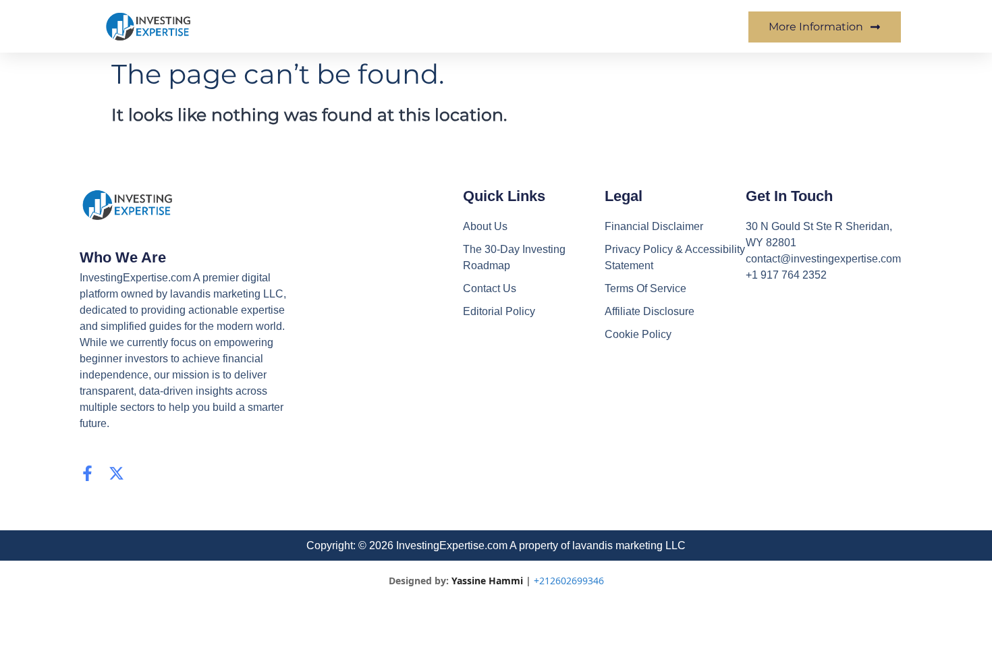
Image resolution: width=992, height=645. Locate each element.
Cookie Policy (638, 334)
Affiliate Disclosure (649, 311)
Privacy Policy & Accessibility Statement (675, 257)
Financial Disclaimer (654, 226)
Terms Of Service (645, 288)
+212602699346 (569, 580)
